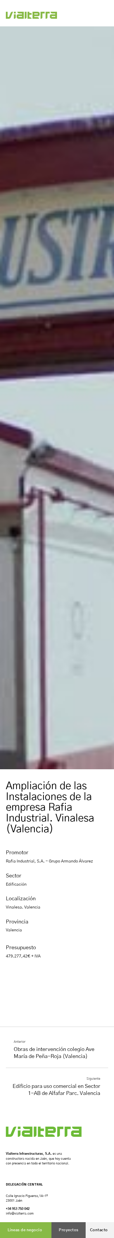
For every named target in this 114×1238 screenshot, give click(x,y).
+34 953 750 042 (18, 1208)
